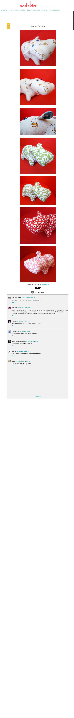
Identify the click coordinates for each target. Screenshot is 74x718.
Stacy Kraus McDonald (18, 341)
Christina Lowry (16, 297)
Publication (29, 10)
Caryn (13, 361)
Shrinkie (14, 307)
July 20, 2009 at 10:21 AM (28, 297)
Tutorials (22, 10)
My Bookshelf (36, 10)
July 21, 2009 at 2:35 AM (23, 351)
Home (12, 10)
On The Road (44, 10)
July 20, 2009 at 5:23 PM (25, 331)
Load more (38, 396)
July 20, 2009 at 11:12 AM (24, 307)
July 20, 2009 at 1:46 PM (22, 321)
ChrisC (14, 351)
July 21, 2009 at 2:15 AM (31, 341)
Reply (13, 302)
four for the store (38, 26)
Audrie (14, 321)
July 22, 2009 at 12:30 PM (23, 361)
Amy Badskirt (45, 285)
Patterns (17, 10)
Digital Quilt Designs (54, 10)
